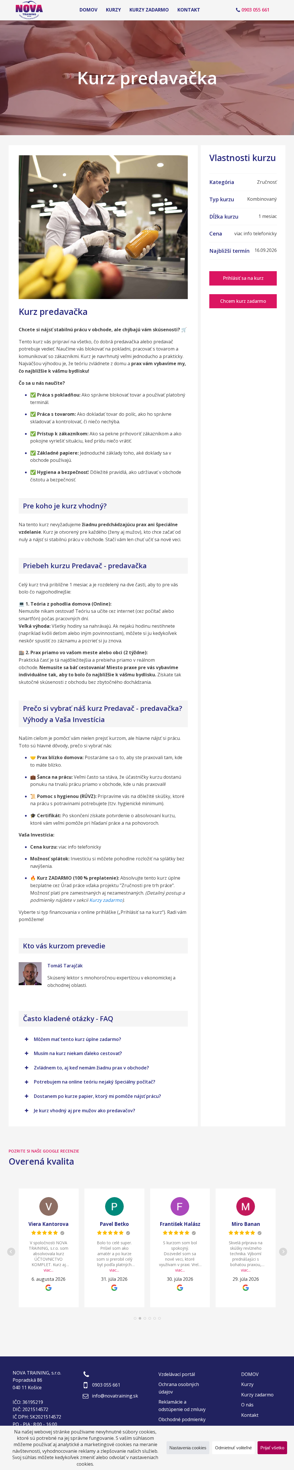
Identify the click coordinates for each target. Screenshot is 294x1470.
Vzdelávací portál (176, 1374)
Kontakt (188, 10)
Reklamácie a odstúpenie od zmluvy (182, 1405)
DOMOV (88, 10)
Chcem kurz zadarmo (243, 301)
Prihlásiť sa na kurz (243, 278)
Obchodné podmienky (182, 1419)
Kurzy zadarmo (149, 10)
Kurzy (113, 10)
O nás (247, 1405)
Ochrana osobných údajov (178, 1388)
